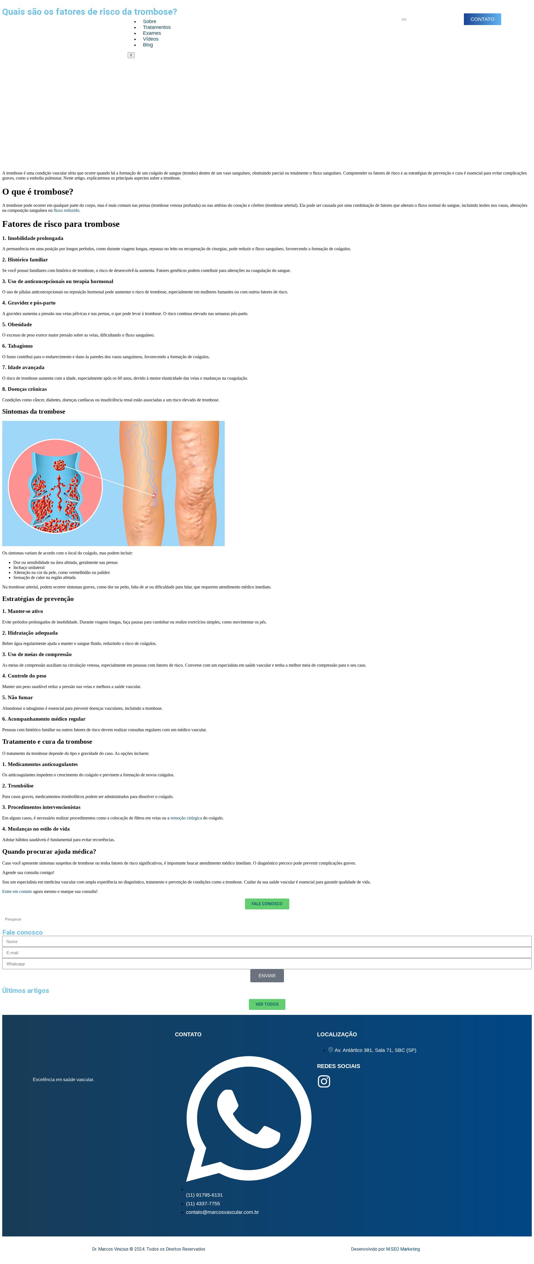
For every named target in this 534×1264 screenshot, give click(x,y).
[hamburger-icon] (404, 19)
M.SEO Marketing (403, 1249)
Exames (152, 33)
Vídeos (151, 39)
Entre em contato (17, 891)
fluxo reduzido (66, 210)
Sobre (149, 21)
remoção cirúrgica (185, 818)
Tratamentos (157, 27)
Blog (148, 45)
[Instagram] (324, 1081)
